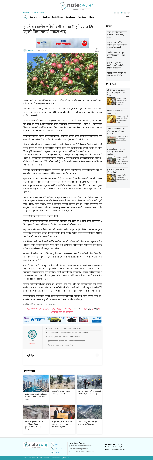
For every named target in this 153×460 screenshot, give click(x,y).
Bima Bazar (70, 17)
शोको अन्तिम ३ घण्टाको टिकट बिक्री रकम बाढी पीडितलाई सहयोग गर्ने (117, 45)
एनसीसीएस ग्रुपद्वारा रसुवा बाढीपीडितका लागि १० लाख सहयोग (64, 337)
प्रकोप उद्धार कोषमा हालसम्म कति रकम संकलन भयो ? (116, 131)
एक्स (89, 309)
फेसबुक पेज (76, 309)
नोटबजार (32, 340)
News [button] (91, 17)
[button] (128, 17)
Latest (109, 26)
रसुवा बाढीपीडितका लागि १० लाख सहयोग (116, 55)
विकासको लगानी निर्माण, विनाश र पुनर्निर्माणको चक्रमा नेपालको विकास (34, 425)
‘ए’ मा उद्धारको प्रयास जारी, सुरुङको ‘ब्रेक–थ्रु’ (89, 392)
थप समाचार (32, 344)
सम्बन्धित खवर (29, 371)
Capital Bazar (57, 17)
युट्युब (95, 309)
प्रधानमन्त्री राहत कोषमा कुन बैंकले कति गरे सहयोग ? (116, 152)
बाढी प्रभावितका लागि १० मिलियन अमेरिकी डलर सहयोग (36, 397)
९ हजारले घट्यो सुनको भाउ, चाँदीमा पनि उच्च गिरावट (116, 93)
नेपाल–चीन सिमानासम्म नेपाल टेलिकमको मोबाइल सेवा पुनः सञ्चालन (65, 328)
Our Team (58, 448)
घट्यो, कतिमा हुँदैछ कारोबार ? (117, 171)
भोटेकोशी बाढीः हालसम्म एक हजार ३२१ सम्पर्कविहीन (61, 345)
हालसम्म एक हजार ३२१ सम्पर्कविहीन (60, 392)
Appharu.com (65, 458)
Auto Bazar (82, 17)
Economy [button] (33, 17)
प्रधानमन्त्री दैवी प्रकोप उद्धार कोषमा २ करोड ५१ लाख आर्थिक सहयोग (61, 424)
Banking (46, 17)
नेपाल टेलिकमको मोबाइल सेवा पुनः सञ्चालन (117, 35)
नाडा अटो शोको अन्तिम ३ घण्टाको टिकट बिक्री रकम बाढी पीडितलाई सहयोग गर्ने (68, 332)
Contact (57, 453)
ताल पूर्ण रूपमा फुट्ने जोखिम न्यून (87, 423)
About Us (57, 444)
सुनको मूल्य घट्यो (115, 112)
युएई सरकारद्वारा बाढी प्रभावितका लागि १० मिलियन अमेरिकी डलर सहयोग (66, 341)
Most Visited (112, 84)
